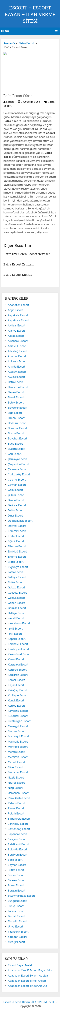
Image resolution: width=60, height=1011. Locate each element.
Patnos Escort (16, 803)
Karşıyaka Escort (18, 664)
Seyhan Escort (17, 865)
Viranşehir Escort (18, 931)
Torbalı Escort (16, 916)
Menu (5, 31)
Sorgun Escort (16, 890)
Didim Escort (16, 510)
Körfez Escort (16, 705)
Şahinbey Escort (18, 823)
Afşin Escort (15, 310)
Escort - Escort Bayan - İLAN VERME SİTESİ (30, 1002)
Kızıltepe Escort (18, 695)
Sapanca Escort (17, 834)
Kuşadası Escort (18, 716)
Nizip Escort (15, 787)
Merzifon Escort (18, 757)
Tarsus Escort (16, 911)
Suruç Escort (16, 906)
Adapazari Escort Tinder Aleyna (27, 985)
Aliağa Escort (16, 335)
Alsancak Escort (18, 341)
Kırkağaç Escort (17, 690)
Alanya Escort (16, 330)
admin (10, 101)
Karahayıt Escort (18, 644)
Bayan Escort (16, 392)
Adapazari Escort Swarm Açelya (28, 975)
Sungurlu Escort (17, 900)
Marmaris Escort (18, 741)
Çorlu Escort (15, 489)
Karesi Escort (16, 659)
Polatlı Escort (16, 813)
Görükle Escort (17, 608)
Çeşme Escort (17, 479)
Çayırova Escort (18, 469)
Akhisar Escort (16, 325)
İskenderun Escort (19, 623)
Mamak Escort (17, 731)
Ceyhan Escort (17, 484)
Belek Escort (16, 402)
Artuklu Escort (16, 366)
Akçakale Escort (18, 315)
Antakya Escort (17, 361)
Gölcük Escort (16, 597)
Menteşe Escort (18, 746)
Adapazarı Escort (18, 305)
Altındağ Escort (17, 351)
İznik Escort (15, 633)
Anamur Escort (17, 356)
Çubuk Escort (16, 495)
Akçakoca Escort (18, 320)
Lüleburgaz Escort (19, 721)
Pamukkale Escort (19, 798)
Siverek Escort (17, 880)
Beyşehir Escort (17, 407)
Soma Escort (16, 885)
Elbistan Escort (17, 546)
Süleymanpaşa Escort (21, 895)
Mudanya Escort (18, 772)
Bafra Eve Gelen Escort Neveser (27, 254)
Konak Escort (16, 700)
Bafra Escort (15, 382)
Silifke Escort (16, 870)
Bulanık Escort (16, 448)
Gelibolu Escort (17, 592)
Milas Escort (15, 767)
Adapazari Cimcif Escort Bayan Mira (30, 970)
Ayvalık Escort (16, 376)
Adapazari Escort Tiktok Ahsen (27, 980)
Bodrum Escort (17, 423)
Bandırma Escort (18, 387)
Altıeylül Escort (17, 346)
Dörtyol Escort (17, 525)
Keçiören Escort (18, 674)
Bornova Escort (17, 428)
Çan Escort (15, 454)
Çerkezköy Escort (19, 474)
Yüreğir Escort (16, 942)
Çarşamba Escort (18, 464)
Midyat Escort (16, 762)
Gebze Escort (16, 587)
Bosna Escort (16, 433)
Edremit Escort (17, 531)
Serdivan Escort (17, 854)
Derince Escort (17, 505)
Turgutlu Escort (17, 921)
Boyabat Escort (17, 438)
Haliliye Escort (17, 613)
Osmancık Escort (18, 793)
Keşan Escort (16, 685)
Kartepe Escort (17, 669)
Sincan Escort (16, 875)
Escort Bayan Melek (20, 965)
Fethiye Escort (17, 577)
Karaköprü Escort (18, 649)
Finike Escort (16, 582)
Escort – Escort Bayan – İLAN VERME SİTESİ (30, 14)
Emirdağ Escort (17, 551)
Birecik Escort (16, 418)
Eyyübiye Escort (18, 567)
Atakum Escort (17, 371)
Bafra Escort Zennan (19, 264)
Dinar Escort (15, 515)
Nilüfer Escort (16, 782)
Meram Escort (16, 751)
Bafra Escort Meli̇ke (18, 275)
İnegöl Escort (16, 618)
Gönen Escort (16, 603)
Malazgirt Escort (18, 726)
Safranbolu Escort (19, 818)
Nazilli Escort (16, 777)
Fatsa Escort (15, 572)
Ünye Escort (15, 926)
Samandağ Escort (19, 829)
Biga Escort (15, 412)
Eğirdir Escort (16, 541)
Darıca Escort (16, 500)
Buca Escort (15, 443)
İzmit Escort (15, 628)
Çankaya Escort (17, 459)
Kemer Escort (16, 680)
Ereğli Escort (16, 561)
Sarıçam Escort (17, 839)
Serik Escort (15, 859)
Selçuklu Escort (17, 849)
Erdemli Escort (17, 556)
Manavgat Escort (18, 736)
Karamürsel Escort (19, 654)
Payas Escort (16, 808)
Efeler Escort (16, 536)
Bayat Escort (16, 397)
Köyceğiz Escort (18, 710)
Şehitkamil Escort (18, 844)
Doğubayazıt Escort (20, 520)
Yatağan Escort (17, 936)
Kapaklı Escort (17, 638)
